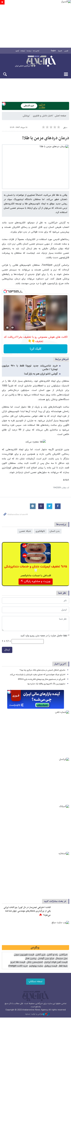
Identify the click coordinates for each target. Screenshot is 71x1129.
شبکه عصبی (25, 531)
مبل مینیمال (61, 958)
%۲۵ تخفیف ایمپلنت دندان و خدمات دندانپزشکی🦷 (35, 568)
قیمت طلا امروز (17, 962)
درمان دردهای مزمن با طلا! (45, 138)
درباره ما (29, 51)
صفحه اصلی (60, 116)
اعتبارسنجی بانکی (34, 962)
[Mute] (12, 327)
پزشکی (26, 116)
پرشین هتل (30, 958)
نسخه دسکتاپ (35, 981)
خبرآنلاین (35, 61)
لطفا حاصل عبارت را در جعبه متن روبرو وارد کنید (44, 636)
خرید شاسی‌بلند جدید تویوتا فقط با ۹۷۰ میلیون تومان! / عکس (30, 368)
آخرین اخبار (60, 664)
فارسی (66, 51)
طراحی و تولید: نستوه (34, 1014)
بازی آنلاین (40, 955)
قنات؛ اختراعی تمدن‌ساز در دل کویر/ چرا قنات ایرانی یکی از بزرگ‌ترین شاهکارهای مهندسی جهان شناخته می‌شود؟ (27, 911)
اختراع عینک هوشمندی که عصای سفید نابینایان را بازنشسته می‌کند (37, 674)
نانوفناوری (40, 531)
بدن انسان (55, 531)
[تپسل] (4, 104)
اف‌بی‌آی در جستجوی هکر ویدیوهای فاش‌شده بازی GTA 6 (41, 679)
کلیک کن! (35, 349)
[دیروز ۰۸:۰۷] (60, 911)
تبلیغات (22, 51)
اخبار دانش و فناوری (42, 116)
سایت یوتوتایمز (36, 966)
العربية (60, 51)
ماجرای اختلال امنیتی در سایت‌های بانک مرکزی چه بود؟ (42, 670)
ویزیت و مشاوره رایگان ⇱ (35, 581)
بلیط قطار (62, 966)
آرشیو (17, 51)
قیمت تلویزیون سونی (24, 955)
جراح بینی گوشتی (45, 958)
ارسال (7, 650)
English (53, 51)
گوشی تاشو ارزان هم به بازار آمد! (41, 374)
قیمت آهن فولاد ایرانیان (55, 962)
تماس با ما (36, 51)
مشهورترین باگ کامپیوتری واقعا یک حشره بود (46, 683)
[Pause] (7, 327)
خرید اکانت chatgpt (18, 966)
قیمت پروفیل (50, 966)
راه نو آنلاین (52, 955)
